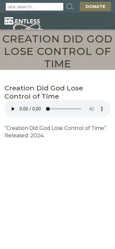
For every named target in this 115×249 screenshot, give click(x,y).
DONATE (95, 6)
